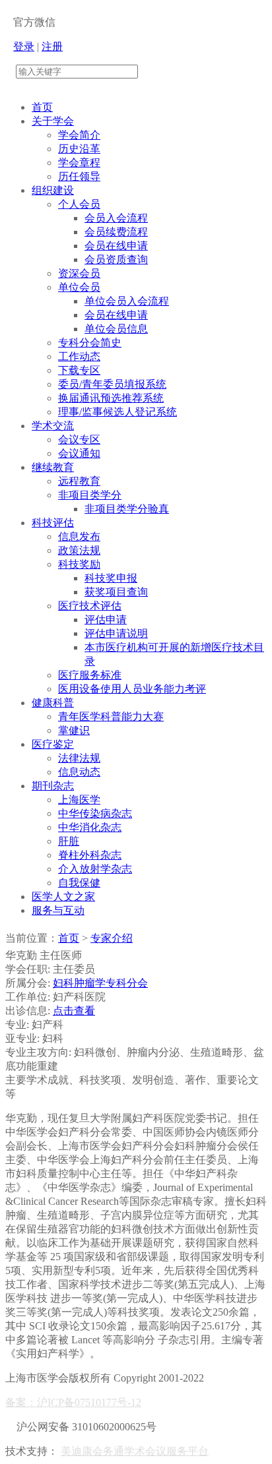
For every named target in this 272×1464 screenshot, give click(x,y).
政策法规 (79, 550)
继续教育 (53, 467)
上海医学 (79, 799)
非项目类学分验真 (127, 508)
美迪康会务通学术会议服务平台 (135, 1451)
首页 (42, 107)
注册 (52, 46)
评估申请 (106, 619)
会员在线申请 (116, 245)
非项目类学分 (89, 495)
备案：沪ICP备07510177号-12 (73, 1402)
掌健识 (74, 730)
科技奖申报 (111, 578)
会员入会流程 (116, 218)
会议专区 (79, 439)
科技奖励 (79, 564)
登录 (23, 46)
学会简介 (79, 134)
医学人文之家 (63, 896)
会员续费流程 (116, 231)
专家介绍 (111, 938)
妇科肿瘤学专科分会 (100, 983)
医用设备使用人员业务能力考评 (132, 688)
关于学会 (53, 121)
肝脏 (68, 841)
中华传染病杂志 (95, 813)
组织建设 (53, 190)
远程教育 (79, 481)
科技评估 (53, 522)
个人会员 (79, 204)
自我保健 (79, 882)
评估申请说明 (116, 633)
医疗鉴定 (53, 744)
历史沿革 (79, 148)
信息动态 (79, 772)
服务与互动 (58, 910)
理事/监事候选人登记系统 (117, 411)
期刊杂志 (53, 785)
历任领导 (79, 176)
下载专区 (79, 370)
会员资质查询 (116, 259)
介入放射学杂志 (95, 868)
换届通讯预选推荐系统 (111, 398)
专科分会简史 (89, 342)
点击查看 (74, 1010)
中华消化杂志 (89, 827)
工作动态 (79, 356)
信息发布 (79, 536)
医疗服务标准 (89, 675)
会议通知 (79, 453)
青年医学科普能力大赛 (111, 716)
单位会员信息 (116, 328)
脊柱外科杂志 (89, 855)
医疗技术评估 (89, 605)
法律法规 (79, 758)
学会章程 (79, 162)
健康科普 (53, 702)
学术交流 (53, 425)
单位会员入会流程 (127, 301)
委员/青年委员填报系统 (112, 384)
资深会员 (79, 273)
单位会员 (79, 287)
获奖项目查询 (116, 591)
